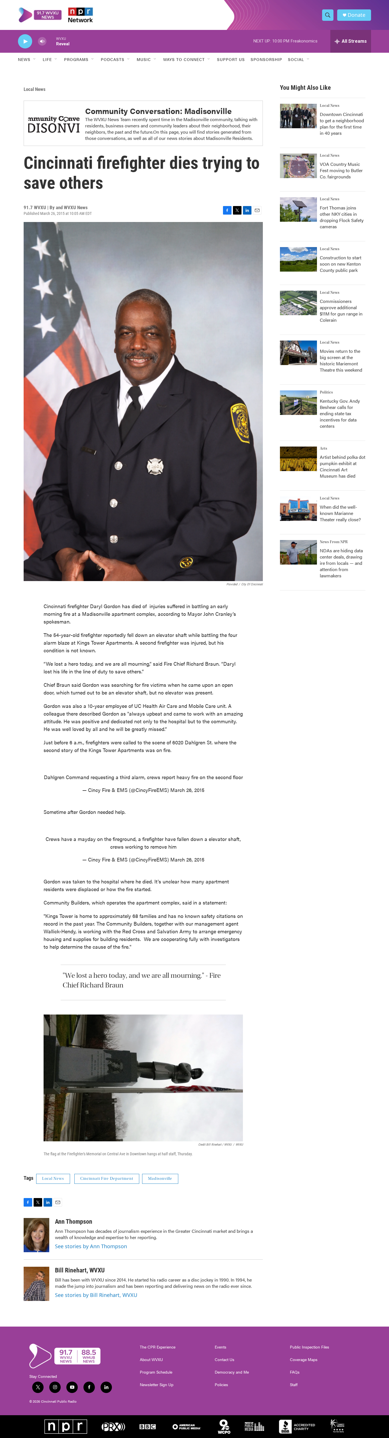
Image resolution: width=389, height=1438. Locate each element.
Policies (221, 1384)
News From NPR (334, 542)
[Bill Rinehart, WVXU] (36, 1284)
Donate (356, 15)
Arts (323, 448)
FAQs (295, 1372)
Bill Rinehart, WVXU (80, 1270)
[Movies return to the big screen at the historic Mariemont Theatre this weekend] (298, 353)
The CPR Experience (157, 1347)
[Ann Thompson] (36, 1235)
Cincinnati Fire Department (106, 1178)
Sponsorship (266, 59)
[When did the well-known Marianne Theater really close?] (298, 508)
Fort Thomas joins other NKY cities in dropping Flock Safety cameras (342, 217)
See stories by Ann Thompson (91, 1246)
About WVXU (151, 1359)
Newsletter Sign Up (156, 1384)
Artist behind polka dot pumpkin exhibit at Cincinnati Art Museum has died (342, 466)
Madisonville (160, 1178)
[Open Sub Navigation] (34, 59)
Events (220, 1347)
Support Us (231, 59)
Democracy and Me (232, 1372)
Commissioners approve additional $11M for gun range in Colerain (341, 310)
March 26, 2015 (187, 789)
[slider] (51, 41)
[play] (25, 41)
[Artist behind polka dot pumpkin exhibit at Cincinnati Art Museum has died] (298, 459)
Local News (35, 89)
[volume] (42, 41)
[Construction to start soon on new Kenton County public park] (298, 259)
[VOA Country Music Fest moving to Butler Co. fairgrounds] (298, 166)
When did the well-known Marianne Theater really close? (340, 513)
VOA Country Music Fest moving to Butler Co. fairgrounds (341, 170)
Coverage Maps (304, 1359)
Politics (326, 392)
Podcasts (112, 59)
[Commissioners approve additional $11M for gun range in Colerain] (298, 303)
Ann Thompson (73, 1221)
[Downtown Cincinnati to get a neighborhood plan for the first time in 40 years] (298, 116)
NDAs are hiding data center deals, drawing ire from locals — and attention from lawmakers (341, 563)
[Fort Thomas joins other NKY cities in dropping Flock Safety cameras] (298, 209)
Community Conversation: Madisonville (158, 110)
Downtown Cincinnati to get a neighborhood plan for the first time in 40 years (342, 123)
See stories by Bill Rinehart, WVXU (96, 1295)
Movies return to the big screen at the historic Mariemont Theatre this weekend (341, 360)
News (24, 59)
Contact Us (224, 1359)
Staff (294, 1384)
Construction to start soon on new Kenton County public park (340, 263)
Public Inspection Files (309, 1347)
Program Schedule (156, 1372)
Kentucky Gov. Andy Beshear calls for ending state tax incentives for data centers (340, 413)
